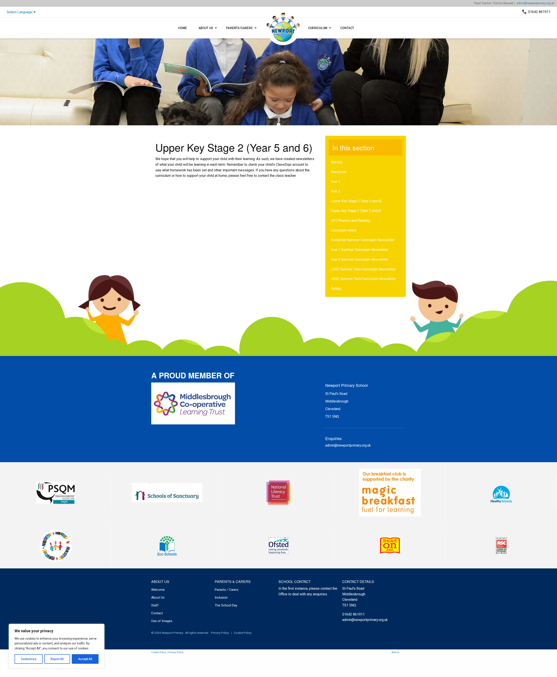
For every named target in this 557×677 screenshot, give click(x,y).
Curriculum (317, 28)
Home (182, 28)
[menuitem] (183, 28)
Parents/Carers (239, 28)
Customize (28, 659)
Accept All (85, 659)
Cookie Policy (243, 632)
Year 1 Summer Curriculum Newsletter (359, 250)
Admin (395, 652)
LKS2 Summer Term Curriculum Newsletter (363, 269)
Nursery (337, 162)
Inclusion (221, 597)
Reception (338, 172)
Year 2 (335, 191)
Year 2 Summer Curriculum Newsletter (359, 259)
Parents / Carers (226, 590)
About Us (205, 28)
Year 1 (335, 182)
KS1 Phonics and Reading (350, 220)
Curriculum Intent (343, 230)
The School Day (226, 605)
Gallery (336, 288)
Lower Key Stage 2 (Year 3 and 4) (356, 201)
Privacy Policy (220, 632)
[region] (56, 646)
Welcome (158, 590)
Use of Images (161, 621)
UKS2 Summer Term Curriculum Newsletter (363, 279)
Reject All (57, 659)
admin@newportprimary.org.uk (535, 3)
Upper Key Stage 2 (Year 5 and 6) (356, 211)
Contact (347, 28)
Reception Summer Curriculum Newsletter (362, 240)
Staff (155, 605)
